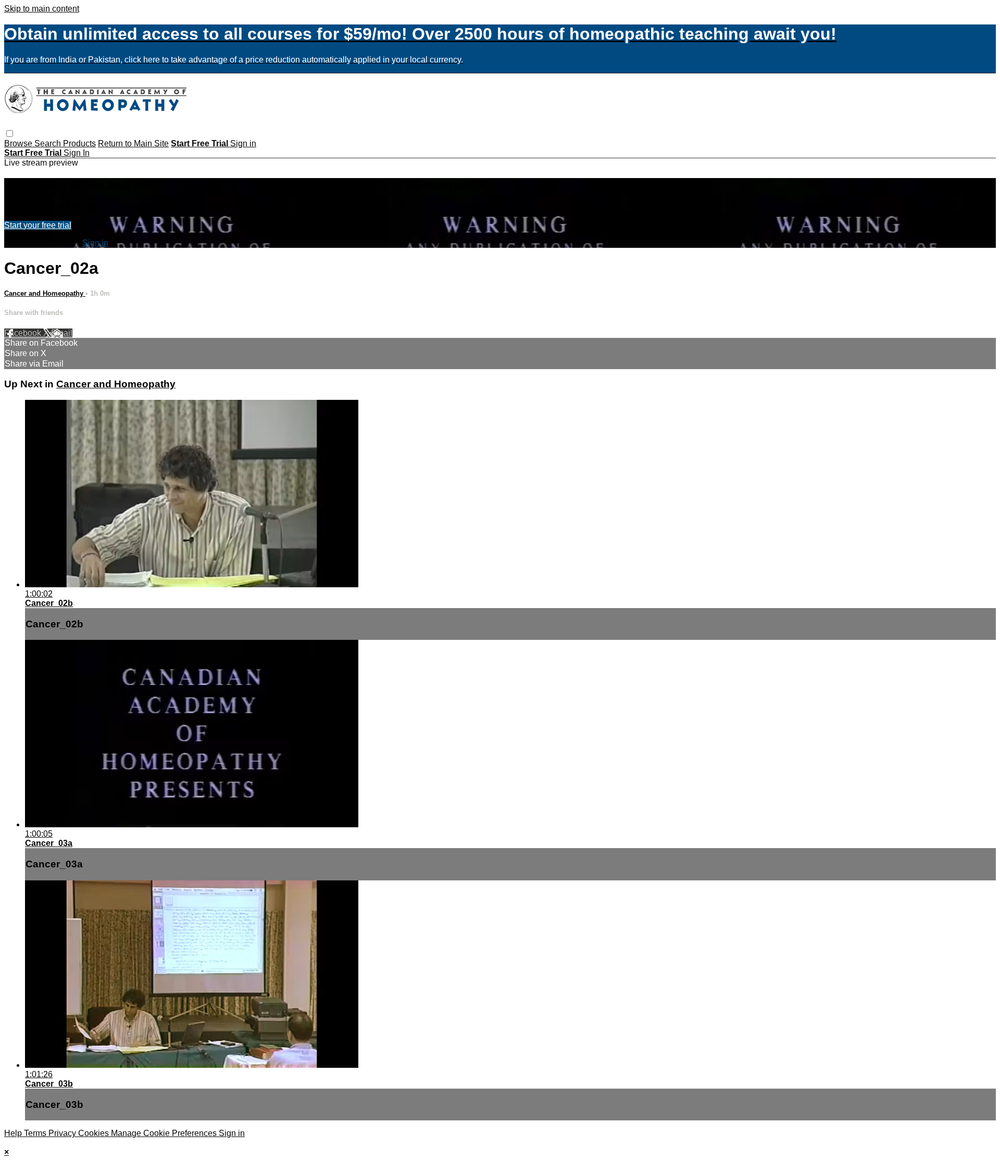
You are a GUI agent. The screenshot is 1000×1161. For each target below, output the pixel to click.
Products (79, 143)
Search (48, 143)
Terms (36, 1133)
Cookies (94, 1133)
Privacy (63, 1133)
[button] (9, 133)
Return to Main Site (133, 143)
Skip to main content (41, 8)
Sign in (243, 143)
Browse (19, 143)
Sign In (77, 152)
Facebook (23, 333)
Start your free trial (37, 225)
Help (14, 1133)
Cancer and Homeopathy (44, 293)
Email (61, 333)
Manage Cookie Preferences (165, 1133)
